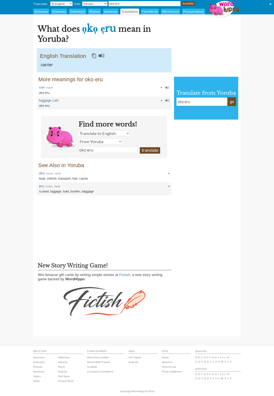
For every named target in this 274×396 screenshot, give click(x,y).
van (42, 87)
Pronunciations (193, 11)
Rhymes (94, 11)
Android (133, 362)
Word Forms (170, 11)
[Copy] (94, 55)
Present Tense (65, 380)
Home (165, 357)
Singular (62, 371)
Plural (61, 366)
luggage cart (49, 100)
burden (75, 191)
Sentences (110, 11)
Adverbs (62, 362)
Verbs (36, 380)
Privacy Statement (172, 371)
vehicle (52, 178)
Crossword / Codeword (100, 371)
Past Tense (64, 376)
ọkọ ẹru (44, 92)
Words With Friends (98, 362)
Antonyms (59, 11)
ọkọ (42, 173)
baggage (88, 191)
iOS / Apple (135, 357)
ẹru (41, 186)
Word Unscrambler (98, 357)
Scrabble (92, 366)
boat (42, 178)
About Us (167, 362)
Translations (130, 11)
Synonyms (41, 11)
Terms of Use (169, 366)
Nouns (37, 376)
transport (64, 178)
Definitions (77, 11)
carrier (47, 64)
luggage (55, 191)
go (232, 102)
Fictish (124, 275)
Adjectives (64, 357)
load (66, 191)
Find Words (150, 11)
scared (44, 191)
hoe (74, 178)
